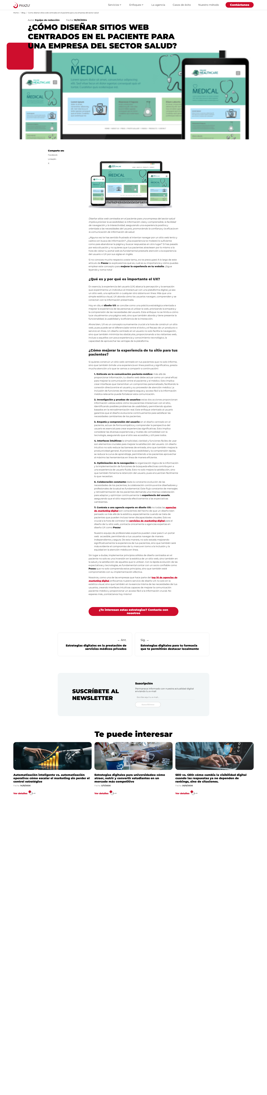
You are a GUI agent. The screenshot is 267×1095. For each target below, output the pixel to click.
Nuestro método (208, 4)
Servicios (113, 4)
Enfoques (135, 4)
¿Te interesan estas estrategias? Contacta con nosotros (133, 611)
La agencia (158, 4)
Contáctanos (239, 5)
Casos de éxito (182, 4)
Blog (23, 13)
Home (16, 13)
